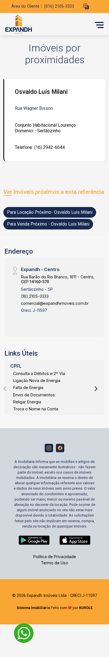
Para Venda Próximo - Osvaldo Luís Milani (48, 224)
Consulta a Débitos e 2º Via (39, 373)
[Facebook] (60, 448)
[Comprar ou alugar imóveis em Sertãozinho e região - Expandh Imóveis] (45, 25)
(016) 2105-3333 (59, 6)
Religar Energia (27, 401)
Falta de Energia (28, 387)
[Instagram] (49, 448)
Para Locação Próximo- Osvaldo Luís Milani (50, 212)
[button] (86, 6)
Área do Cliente (25, 6)
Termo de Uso (54, 562)
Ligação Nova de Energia (36, 380)
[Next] (95, 389)
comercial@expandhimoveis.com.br (55, 303)
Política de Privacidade (54, 556)
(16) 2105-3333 (35, 296)
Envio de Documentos (34, 394)
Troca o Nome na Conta (35, 408)
